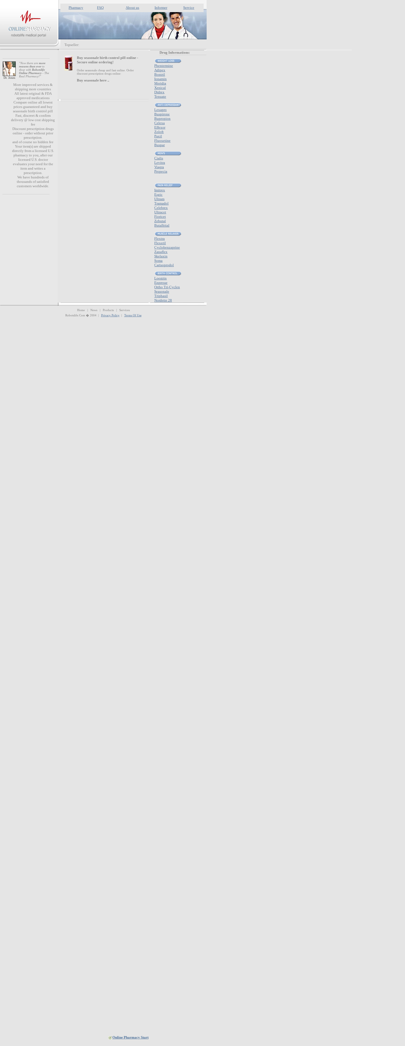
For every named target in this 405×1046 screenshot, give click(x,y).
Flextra (159, 239)
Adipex (159, 70)
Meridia (160, 83)
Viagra (159, 167)
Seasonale (161, 291)
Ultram (159, 199)
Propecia (160, 171)
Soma (158, 261)
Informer (161, 8)
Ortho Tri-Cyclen (167, 287)
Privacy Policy (110, 315)
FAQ (100, 8)
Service (188, 8)
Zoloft (159, 132)
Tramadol (161, 203)
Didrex (159, 92)
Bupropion (162, 118)
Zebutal (160, 221)
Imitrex (159, 190)
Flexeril (160, 243)
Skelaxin (161, 256)
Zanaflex (161, 252)
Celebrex (161, 208)
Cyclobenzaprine (167, 247)
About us (132, 8)
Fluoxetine (162, 140)
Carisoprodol (164, 265)
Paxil (158, 136)
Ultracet (160, 212)
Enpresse (161, 283)
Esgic (158, 194)
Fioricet (160, 216)
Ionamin (160, 79)
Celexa (159, 123)
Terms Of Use (133, 315)
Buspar (159, 145)
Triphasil (161, 296)
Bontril (159, 74)
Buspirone (162, 114)
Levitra (159, 163)
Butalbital (161, 225)
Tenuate (160, 96)
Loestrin (160, 278)
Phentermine (163, 66)
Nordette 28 (163, 300)
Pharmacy (76, 8)
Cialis (158, 158)
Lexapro (160, 110)
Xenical (160, 88)
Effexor (159, 127)
